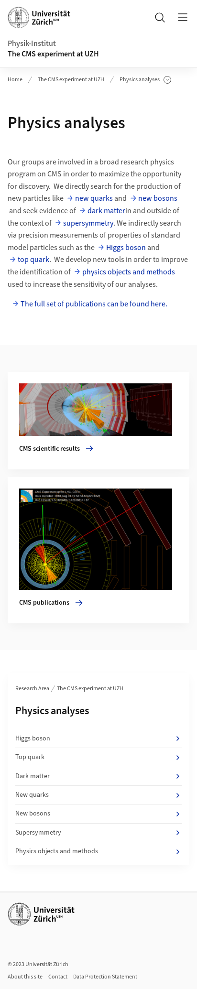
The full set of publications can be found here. (94, 304)
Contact (57, 977)
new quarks (94, 198)
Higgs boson (126, 247)
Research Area (32, 689)
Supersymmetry (38, 832)
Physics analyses (140, 80)
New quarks (32, 795)
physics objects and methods (128, 272)
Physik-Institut (32, 43)
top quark (33, 259)
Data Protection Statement (105, 977)
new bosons (157, 198)
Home (15, 80)
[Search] (159, 17)
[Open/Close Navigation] (182, 17)
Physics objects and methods (56, 851)
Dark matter (32, 776)
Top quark (29, 757)
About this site (25, 977)
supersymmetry (88, 223)
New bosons (32, 813)
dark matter (106, 211)
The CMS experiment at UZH (53, 54)
